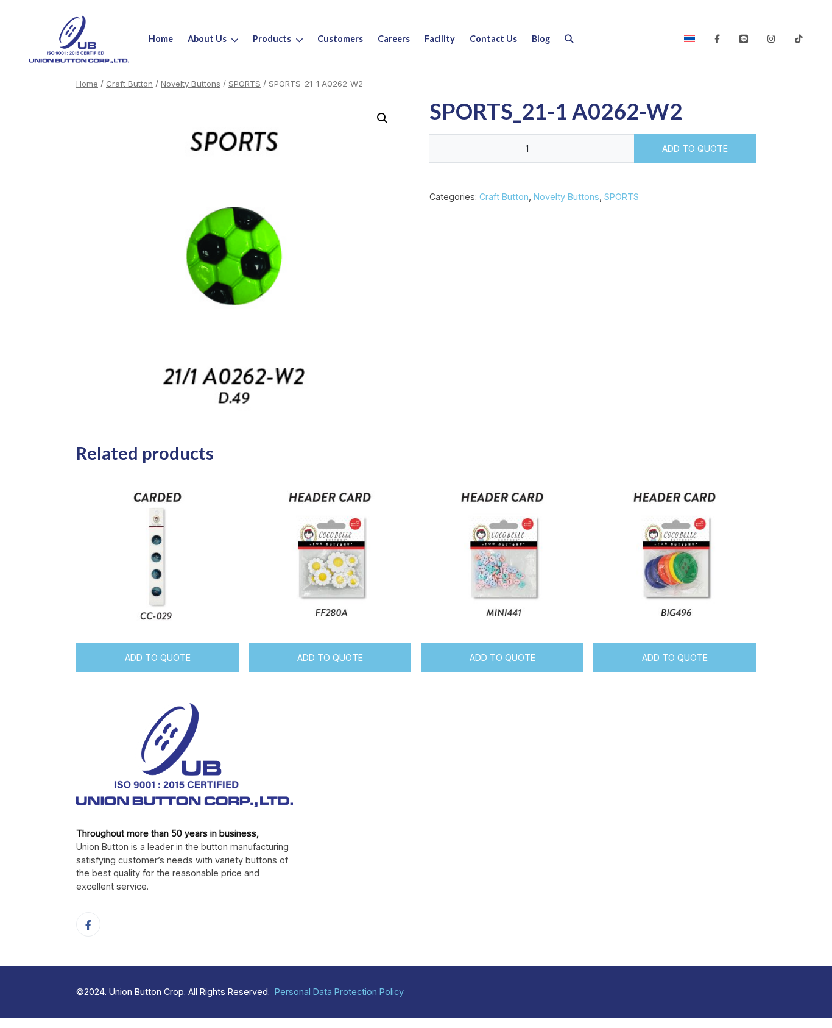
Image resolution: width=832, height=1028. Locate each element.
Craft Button (129, 83)
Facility (440, 39)
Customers (340, 39)
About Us (207, 39)
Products (272, 39)
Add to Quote (695, 148)
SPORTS (244, 83)
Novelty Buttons (190, 83)
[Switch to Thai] (689, 39)
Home (161, 39)
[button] (242, 39)
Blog (541, 39)
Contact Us (493, 39)
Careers (394, 39)
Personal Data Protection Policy (339, 992)
